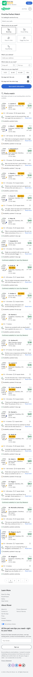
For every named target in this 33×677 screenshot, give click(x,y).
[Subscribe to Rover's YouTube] (20, 665)
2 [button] (14, 580)
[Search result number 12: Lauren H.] (16, 372)
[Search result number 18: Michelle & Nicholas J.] (16, 517)
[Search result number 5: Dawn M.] (16, 205)
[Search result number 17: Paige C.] (16, 492)
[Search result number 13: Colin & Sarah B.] (16, 397)
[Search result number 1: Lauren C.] (16, 112)
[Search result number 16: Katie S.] (16, 468)
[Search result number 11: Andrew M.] (16, 349)
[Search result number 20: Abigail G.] (16, 565)
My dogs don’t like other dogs (9, 81)
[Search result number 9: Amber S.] (16, 301)
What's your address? (7, 54)
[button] (29, 3)
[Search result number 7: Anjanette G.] (16, 251)
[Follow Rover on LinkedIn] (16, 665)
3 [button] (18, 580)
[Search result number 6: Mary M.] (16, 227)
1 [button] (10, 580)
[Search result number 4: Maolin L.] (16, 182)
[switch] (29, 77)
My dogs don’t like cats (7, 77)
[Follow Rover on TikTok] (23, 665)
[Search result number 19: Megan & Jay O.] (16, 542)
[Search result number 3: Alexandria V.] (16, 158)
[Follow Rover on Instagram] (13, 665)
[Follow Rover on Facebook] (9, 665)
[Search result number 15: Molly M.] (16, 444)
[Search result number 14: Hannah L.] (16, 421)
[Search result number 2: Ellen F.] (16, 135)
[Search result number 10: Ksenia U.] (16, 325)
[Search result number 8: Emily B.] (16, 277)
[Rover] (5, 8)
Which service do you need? (9, 25)
